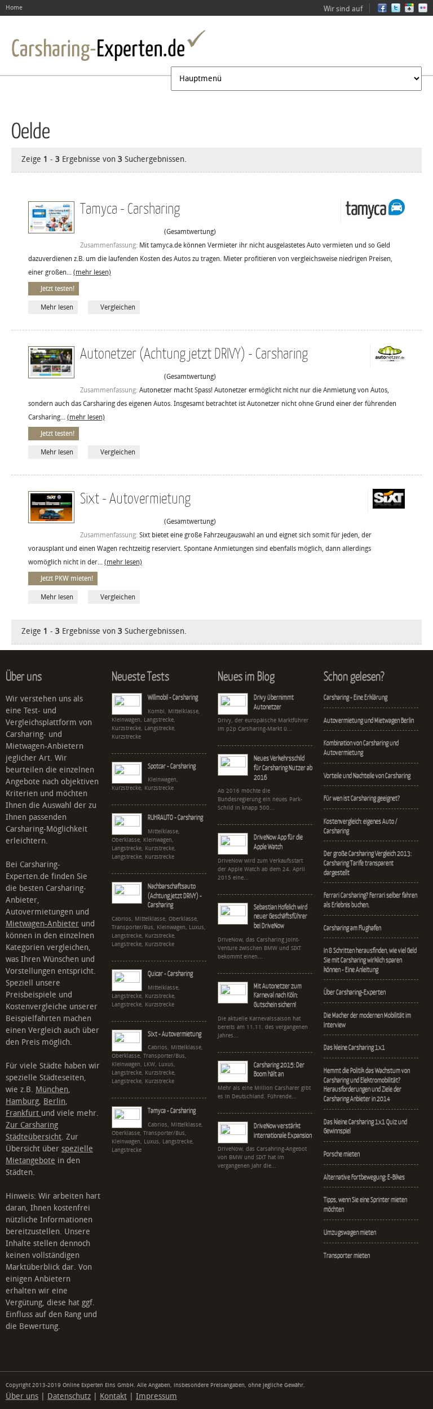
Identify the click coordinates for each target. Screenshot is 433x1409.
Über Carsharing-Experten (355, 992)
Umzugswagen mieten (350, 1232)
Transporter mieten (347, 1255)
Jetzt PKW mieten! (67, 578)
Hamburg (22, 1101)
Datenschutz (69, 1396)
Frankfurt (23, 1113)
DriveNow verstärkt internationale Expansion (283, 1130)
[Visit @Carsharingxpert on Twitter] (395, 10)
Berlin (54, 1101)
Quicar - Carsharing (170, 973)
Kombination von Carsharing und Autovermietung (361, 748)
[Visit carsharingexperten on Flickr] (422, 10)
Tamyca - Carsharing (130, 208)
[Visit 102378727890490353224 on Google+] (409, 10)
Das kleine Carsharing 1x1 (354, 1047)
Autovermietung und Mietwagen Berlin (369, 720)
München (52, 1089)
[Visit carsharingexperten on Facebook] (382, 10)
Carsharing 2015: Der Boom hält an (279, 1070)
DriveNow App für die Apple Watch (278, 842)
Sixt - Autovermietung (135, 497)
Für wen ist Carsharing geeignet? (362, 798)
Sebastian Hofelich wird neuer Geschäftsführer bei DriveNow (280, 916)
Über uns (22, 1396)
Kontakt (113, 1396)
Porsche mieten (342, 1154)
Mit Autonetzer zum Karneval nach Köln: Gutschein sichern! (278, 995)
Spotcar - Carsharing (172, 766)
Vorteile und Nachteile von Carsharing (367, 775)
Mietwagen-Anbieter (42, 924)
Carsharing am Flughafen (352, 928)
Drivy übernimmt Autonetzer (274, 702)
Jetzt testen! (57, 289)
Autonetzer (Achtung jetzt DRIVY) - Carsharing (194, 352)
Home (14, 7)
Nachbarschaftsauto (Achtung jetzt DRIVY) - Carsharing (175, 895)
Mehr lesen (57, 307)
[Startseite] (108, 45)
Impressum (156, 1396)
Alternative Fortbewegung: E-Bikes (364, 1177)
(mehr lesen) (92, 272)
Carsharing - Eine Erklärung (355, 697)
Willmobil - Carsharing (173, 697)
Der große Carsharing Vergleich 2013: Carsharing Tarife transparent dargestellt (368, 862)
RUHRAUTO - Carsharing (175, 817)
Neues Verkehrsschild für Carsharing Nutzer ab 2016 (283, 767)
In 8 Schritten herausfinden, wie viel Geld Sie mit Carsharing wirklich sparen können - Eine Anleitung (370, 959)
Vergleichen (117, 307)
